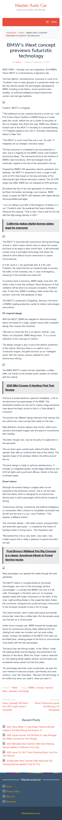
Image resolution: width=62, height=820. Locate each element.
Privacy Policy (13, 791)
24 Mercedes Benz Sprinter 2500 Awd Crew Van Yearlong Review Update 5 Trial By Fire (27, 762)
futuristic (49, 687)
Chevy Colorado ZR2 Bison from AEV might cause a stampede (15, 704)
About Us (10, 796)
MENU (54, 22)
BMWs (31, 687)
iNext (4, 691)
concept (40, 687)
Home (9, 786)
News (15, 687)
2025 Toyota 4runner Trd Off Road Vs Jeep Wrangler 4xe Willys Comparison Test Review (29, 737)
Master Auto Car (31, 5)
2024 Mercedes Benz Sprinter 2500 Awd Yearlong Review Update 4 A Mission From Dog (28, 745)
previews (13, 691)
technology (24, 691)
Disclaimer (11, 801)
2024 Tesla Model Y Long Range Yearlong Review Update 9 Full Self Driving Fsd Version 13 (28, 728)
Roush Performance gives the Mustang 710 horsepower (47, 704)
